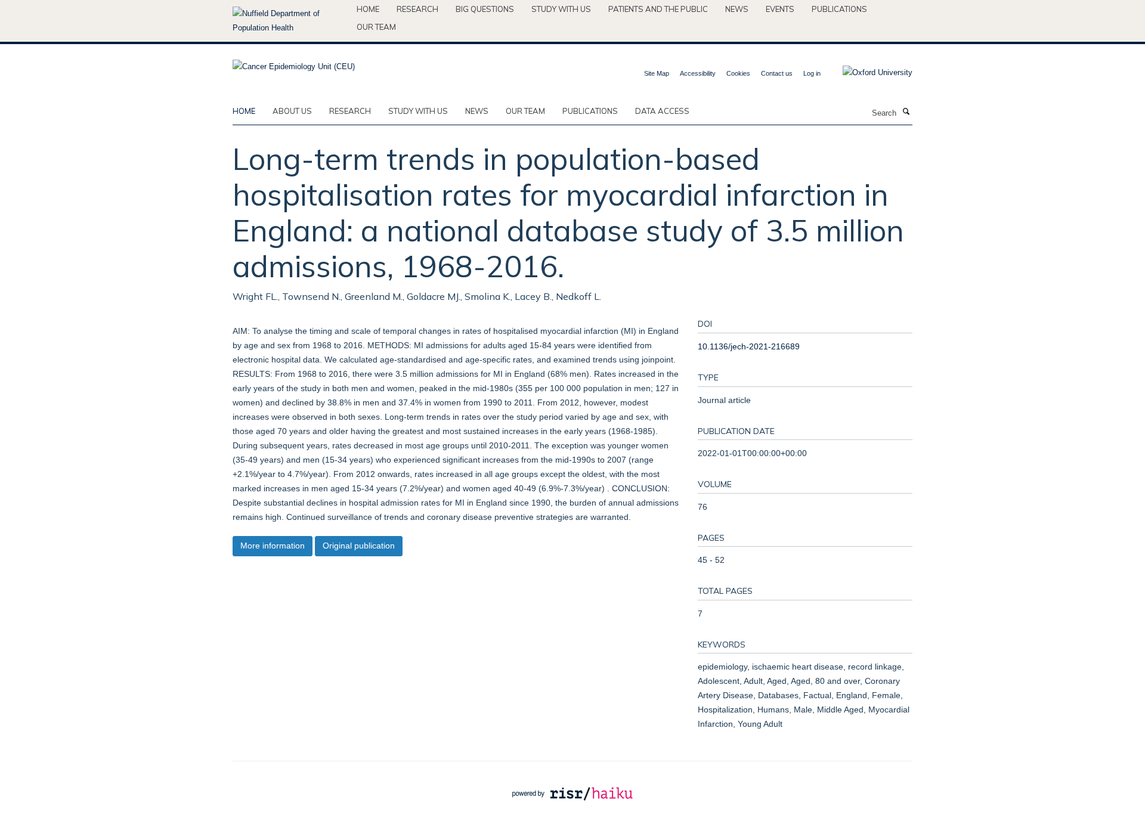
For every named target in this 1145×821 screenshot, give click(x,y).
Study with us (561, 9)
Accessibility (698, 73)
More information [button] (272, 545)
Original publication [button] (359, 545)
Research (417, 9)
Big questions (485, 9)
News (736, 9)
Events (780, 9)
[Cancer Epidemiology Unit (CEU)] (294, 62)
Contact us (777, 73)
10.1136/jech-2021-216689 (749, 346)
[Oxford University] (868, 73)
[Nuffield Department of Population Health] (290, 21)
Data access (662, 111)
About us (292, 111)
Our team (376, 27)
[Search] (905, 112)
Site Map (656, 73)
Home (368, 9)
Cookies (738, 73)
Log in (812, 73)
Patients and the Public (658, 9)
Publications (839, 9)
